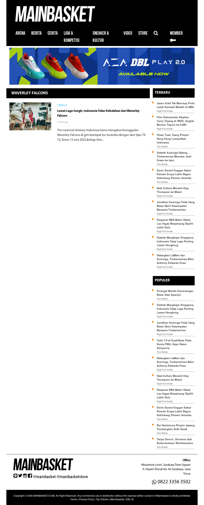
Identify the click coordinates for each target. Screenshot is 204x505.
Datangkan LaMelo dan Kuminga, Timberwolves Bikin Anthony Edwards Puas (175, 259)
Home (74, 499)
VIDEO (128, 33)
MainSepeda (117, 499)
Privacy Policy (86, 499)
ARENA (20, 33)
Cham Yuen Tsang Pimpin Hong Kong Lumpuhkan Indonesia (173, 138)
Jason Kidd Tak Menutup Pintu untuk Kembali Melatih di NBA (176, 105)
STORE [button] (143, 33)
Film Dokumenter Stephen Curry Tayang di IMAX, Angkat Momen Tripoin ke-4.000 (175, 121)
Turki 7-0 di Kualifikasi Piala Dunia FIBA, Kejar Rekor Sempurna (174, 344)
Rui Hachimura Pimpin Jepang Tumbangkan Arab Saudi (176, 427)
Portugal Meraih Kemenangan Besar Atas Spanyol (175, 293)
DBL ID (130, 499)
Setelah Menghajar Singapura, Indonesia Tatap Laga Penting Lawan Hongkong (175, 241)
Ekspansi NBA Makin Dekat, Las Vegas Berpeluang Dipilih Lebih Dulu (175, 223)
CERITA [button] (53, 33)
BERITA (36, 33)
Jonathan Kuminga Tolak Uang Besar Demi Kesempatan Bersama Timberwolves (176, 205)
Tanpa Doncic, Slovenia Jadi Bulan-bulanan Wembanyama (175, 441)
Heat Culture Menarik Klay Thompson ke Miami (173, 190)
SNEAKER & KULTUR (101, 36)
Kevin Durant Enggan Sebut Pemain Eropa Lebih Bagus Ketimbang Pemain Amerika (174, 174)
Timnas (62, 105)
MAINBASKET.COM (44, 495)
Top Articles (102, 499)
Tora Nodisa (162, 146)
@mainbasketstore (72, 476)
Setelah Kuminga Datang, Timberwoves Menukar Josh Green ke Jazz (174, 156)
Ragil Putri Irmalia (165, 111)
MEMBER (176, 33)
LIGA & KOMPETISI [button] (71, 36)
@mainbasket (44, 476)
